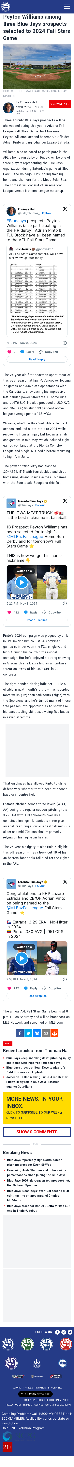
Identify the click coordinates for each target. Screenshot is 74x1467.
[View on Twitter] (65, 211)
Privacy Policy (13, 1404)
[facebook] (20, 1033)
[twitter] (28, 1033)
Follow (46, 213)
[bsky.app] (37, 1033)
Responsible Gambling (58, 1404)
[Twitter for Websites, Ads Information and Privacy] (64, 342)
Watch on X (24, 570)
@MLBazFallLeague (25, 536)
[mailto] (46, 1033)
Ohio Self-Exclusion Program (23, 1428)
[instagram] (63, 1332)
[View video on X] (21, 582)
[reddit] (54, 1033)
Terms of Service (33, 1404)
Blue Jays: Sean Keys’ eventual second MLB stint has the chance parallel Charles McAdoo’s (38, 1196)
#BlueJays (16, 220)
